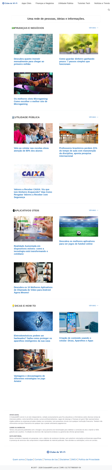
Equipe (30, 459)
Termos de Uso (51, 459)
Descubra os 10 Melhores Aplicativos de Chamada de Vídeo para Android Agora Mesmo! (33, 290)
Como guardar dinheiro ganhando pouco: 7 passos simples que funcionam (76, 61)
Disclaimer (64, 459)
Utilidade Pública (65, 3)
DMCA (74, 459)
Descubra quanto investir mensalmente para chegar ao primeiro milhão (29, 61)
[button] (109, 10)
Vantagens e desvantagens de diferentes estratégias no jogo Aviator (29, 378)
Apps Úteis (26, 3)
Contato (38, 459)
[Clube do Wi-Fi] (10, 3)
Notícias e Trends (102, 3)
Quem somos (19, 459)
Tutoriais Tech (84, 3)
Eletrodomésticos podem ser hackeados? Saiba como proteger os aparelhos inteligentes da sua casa (33, 338)
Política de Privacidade (89, 459)
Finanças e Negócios (45, 3)
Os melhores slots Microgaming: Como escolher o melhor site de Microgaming (31, 101)
